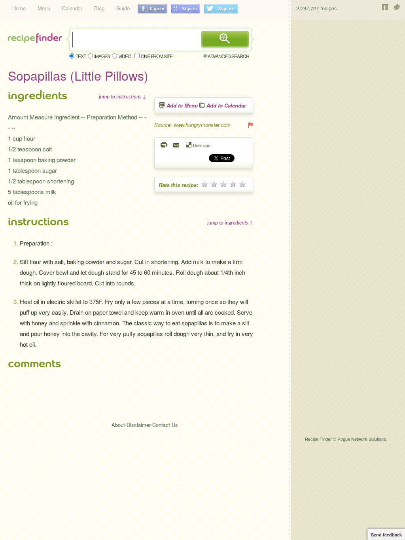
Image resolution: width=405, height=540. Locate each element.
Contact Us (165, 425)
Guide (123, 8)
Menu (44, 8)
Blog (99, 8)
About (118, 425)
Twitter (397, 7)
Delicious (201, 145)
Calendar (72, 8)
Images (102, 56)
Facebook (385, 7)
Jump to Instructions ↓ (122, 96)
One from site (156, 56)
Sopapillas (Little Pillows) (78, 75)
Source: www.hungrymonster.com (192, 125)
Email (176, 145)
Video (124, 56)
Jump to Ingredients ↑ (230, 222)
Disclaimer (139, 425)
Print (164, 145)
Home (19, 8)
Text (81, 56)
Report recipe (250, 125)
